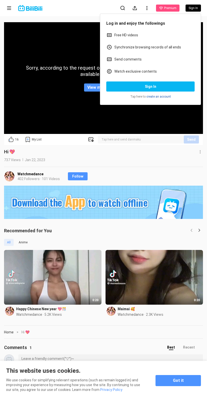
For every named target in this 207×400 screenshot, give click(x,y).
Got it (178, 380)
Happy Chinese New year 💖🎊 (41, 309)
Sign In (150, 86)
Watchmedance (30, 174)
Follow (77, 176)
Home (9, 332)
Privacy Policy (111, 390)
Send (191, 139)
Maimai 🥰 (126, 309)
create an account (158, 96)
